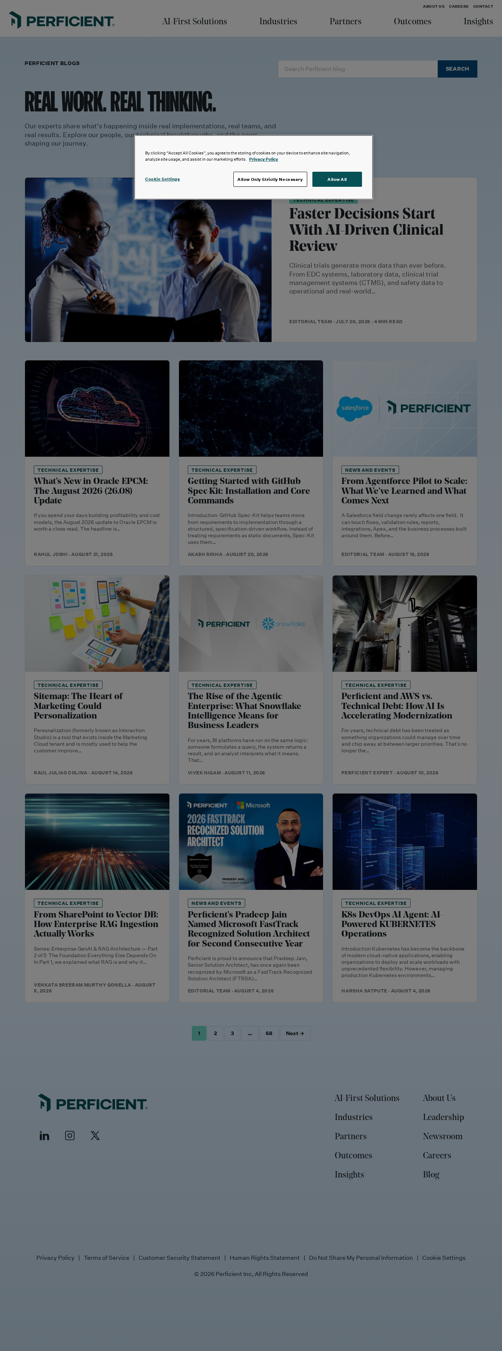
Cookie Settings (162, 179)
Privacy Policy (263, 159)
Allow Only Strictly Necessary (270, 179)
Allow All (337, 179)
